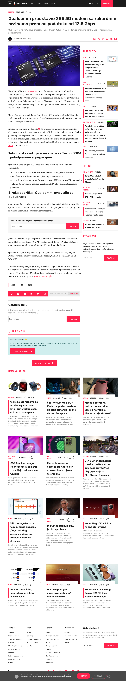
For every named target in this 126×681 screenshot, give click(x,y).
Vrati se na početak (43, 363)
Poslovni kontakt (70, 636)
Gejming (86, 456)
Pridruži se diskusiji (21, 351)
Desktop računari (14, 649)
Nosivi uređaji (88, 172)
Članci (39, 3)
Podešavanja (98, 676)
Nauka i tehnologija (34, 639)
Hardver (11, 642)
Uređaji (11, 12)
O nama (67, 632)
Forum (53, 3)
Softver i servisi (89, 122)
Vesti (32, 3)
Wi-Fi (10, 145)
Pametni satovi (51, 646)
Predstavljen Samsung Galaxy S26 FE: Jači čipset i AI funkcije (98, 593)
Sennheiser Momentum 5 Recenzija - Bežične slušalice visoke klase (95, 212)
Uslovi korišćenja (70, 639)
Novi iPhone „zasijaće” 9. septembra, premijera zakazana (95, 154)
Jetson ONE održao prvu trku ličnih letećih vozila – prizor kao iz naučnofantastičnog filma (95, 95)
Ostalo (85, 220)
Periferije (11, 653)
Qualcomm (33, 91)
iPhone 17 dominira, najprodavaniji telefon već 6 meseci (22, 593)
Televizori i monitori (15, 639)
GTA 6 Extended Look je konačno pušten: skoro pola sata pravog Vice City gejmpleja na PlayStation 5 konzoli (98, 467)
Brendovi (106, 3)
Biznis (85, 57)
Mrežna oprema (14, 659)
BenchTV (95, 3)
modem (29, 285)
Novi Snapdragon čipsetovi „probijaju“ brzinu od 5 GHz (59, 593)
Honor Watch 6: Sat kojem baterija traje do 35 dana (94, 179)
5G (39, 129)
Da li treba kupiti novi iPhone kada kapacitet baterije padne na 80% (94, 113)
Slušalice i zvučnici (15, 646)
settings (68, 677)
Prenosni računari (14, 636)
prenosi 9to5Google (43, 276)
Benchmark (50, 663)
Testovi (46, 3)
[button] (10, 3)
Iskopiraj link (73, 294)
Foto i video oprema (15, 656)
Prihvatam (83, 676)
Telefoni (11, 632)
